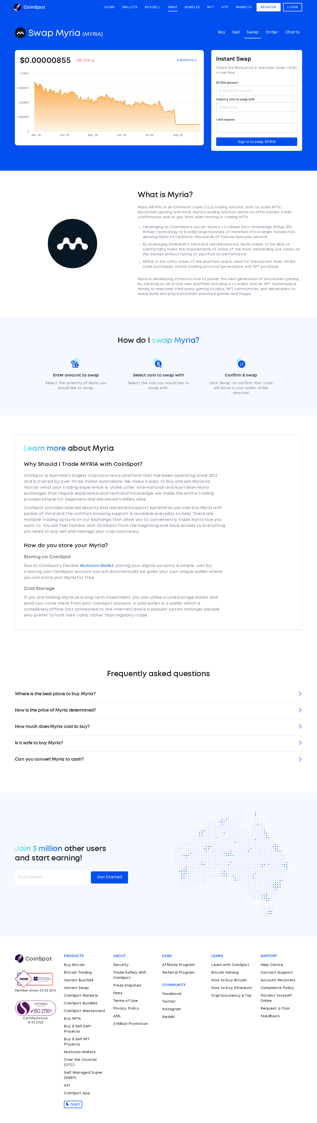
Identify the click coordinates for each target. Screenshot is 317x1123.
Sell (236, 32)
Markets (244, 7)
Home (110, 7)
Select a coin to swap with (235, 99)
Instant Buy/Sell (78, 980)
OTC (225, 7)
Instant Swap (76, 988)
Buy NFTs (72, 1018)
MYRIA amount (227, 82)
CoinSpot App (77, 1093)
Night (75, 1104)
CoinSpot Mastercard (84, 1011)
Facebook (171, 993)
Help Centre (272, 964)
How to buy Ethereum (231, 988)
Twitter (169, 1001)
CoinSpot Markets (81, 995)
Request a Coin (275, 1008)
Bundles (192, 7)
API (67, 1085)
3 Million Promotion (130, 1023)
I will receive (225, 119)
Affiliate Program (178, 964)
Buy (221, 32)
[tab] (158, 694)
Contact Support (277, 972)
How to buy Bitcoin (229, 980)
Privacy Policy (126, 1008)
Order (272, 32)
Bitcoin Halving (224, 972)
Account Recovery (278, 980)
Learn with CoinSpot (230, 964)
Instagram (171, 1009)
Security (121, 964)
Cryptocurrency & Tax (231, 995)
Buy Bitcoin (74, 964)
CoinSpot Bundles (80, 1003)
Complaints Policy (277, 988)
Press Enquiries (127, 985)
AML (117, 1016)
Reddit (168, 1017)
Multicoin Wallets (80, 1052)
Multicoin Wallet (97, 566)
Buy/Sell (152, 7)
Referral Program (178, 972)
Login (292, 7)
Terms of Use (125, 1000)
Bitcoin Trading (78, 972)
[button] (158, 694)
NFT (210, 7)
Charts (292, 32)
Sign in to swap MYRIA (257, 141)
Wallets (130, 7)
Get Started (109, 877)
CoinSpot (33, 7)
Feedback (270, 1016)
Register (268, 7)
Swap (172, 7)
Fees (117, 993)
